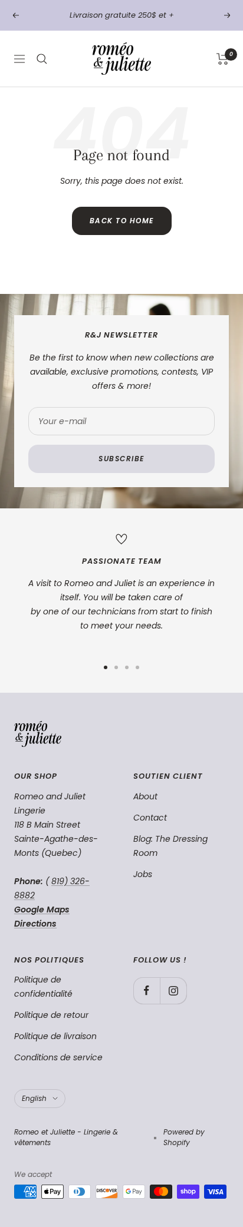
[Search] (42, 59)
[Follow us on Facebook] (146, 990)
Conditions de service (58, 1057)
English (34, 1098)
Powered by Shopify (184, 1137)
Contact (150, 817)
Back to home (122, 221)
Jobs (142, 874)
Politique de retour (51, 1015)
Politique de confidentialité (43, 987)
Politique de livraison (55, 1036)
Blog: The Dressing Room (170, 846)
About (145, 796)
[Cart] (222, 59)
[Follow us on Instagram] (173, 990)
